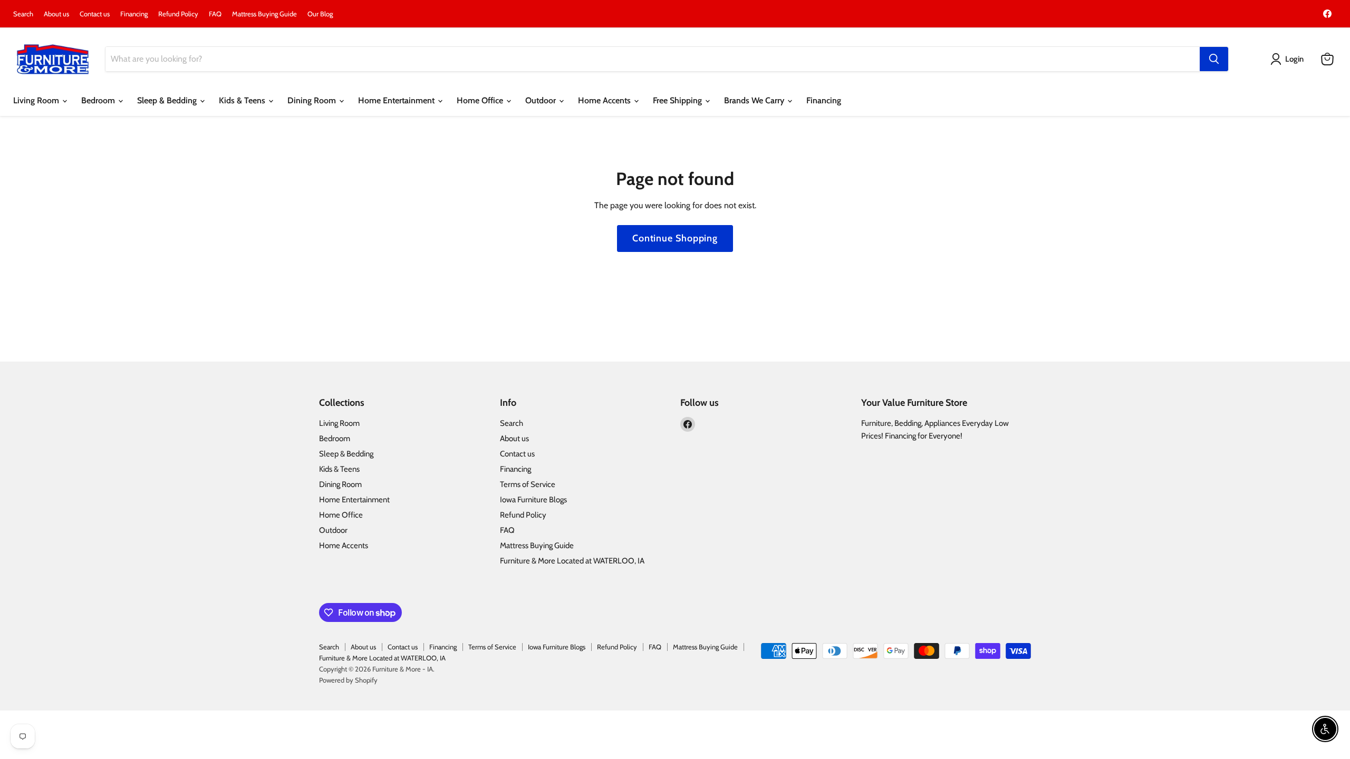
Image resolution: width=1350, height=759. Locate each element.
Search (23, 14)
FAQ (215, 14)
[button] (1289, 59)
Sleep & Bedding (168, 100)
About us (56, 14)
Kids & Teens (243, 100)
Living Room (37, 100)
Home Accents (605, 100)
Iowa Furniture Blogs (533, 499)
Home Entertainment (397, 100)
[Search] (1214, 59)
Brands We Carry (755, 100)
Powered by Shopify (348, 680)
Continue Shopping (675, 238)
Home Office (481, 100)
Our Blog (320, 14)
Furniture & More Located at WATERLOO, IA (572, 561)
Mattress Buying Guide (264, 14)
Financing (134, 14)
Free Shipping (678, 100)
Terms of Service (527, 484)
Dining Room (312, 100)
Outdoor (541, 100)
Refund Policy (178, 14)
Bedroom (99, 100)
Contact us (95, 14)
